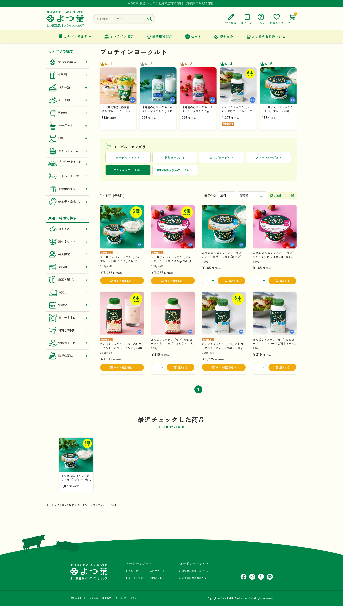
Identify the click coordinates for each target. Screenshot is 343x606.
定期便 (62, 305)
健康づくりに (67, 343)
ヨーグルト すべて (128, 157)
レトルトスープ (68, 176)
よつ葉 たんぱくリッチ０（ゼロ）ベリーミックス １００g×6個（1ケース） (172, 261)
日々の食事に (67, 317)
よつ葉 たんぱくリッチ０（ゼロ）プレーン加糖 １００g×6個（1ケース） (121, 261)
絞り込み (276, 195)
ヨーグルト (83, 505)
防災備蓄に (65, 356)
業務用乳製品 (162, 36)
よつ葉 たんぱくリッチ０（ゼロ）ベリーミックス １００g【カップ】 (274, 256)
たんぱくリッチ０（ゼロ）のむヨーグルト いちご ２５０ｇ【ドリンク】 (171, 343)
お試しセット (67, 292)
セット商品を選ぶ (124, 280)
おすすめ (64, 229)
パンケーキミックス (70, 163)
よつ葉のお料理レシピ (268, 36)
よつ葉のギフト (68, 189)
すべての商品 (67, 62)
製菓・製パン (67, 279)
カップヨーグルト (221, 157)
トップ (50, 505)
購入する (233, 280)
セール (196, 36)
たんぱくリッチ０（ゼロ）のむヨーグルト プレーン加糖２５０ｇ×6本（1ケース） (222, 348)
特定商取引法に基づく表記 (84, 598)
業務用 (62, 267)
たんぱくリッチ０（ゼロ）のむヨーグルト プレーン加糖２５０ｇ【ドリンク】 (273, 343)
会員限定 (64, 254)
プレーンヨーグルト (268, 157)
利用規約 (107, 598)
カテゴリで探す (75, 36)
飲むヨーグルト (175, 157)
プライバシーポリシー (127, 598)
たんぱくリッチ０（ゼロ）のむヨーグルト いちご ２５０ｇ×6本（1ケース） (121, 348)
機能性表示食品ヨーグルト (175, 170)
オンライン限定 (121, 36)
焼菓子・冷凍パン (70, 201)
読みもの (226, 36)
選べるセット (67, 241)
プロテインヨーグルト (105, 505)
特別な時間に (67, 330)
